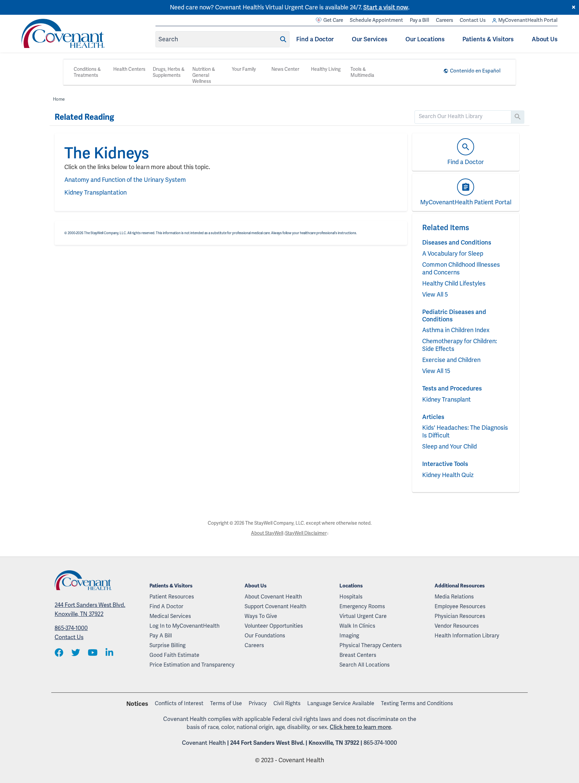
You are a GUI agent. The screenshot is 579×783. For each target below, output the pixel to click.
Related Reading (84, 117)
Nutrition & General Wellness (203, 75)
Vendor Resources (457, 625)
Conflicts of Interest (179, 703)
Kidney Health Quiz (447, 475)
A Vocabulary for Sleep (452, 253)
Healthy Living (326, 69)
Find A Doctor (166, 606)
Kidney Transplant (446, 399)
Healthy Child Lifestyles (454, 283)
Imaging (349, 635)
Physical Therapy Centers (370, 645)
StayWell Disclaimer (306, 533)
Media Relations (454, 596)
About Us (545, 39)
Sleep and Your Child (449, 446)
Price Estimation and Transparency (192, 664)
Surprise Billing (167, 645)
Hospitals (351, 596)
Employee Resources (460, 606)
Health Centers (129, 69)
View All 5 (435, 294)
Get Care (333, 20)
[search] (463, 116)
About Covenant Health (273, 596)
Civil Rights (287, 703)
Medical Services (170, 616)
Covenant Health (204, 742)
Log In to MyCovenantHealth (184, 625)
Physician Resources (460, 616)
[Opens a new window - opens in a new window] (59, 653)
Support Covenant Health (275, 606)
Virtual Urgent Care (363, 616)
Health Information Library (467, 635)
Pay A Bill (160, 635)
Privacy (258, 703)
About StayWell (267, 533)
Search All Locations (364, 664)
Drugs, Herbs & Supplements (169, 72)
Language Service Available (340, 703)
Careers (444, 20)
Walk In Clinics (357, 625)
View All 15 (436, 371)
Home (59, 99)
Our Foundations (265, 635)
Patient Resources (171, 596)
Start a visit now (385, 7)
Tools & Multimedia (362, 72)
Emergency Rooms (362, 606)
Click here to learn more (360, 727)
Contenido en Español (475, 70)
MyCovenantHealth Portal (528, 20)
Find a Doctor (315, 39)
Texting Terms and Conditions (417, 703)
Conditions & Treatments (87, 72)
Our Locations (425, 39)
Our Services (369, 39)
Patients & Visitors (488, 39)
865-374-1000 (71, 628)
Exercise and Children (451, 360)
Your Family (244, 69)
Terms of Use (226, 703)
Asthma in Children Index (456, 330)
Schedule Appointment (376, 20)
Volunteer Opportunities (274, 625)
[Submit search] (283, 39)
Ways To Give (261, 616)
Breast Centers (357, 655)
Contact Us (473, 20)
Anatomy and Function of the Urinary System (125, 180)
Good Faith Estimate (174, 655)
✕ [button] (574, 7)
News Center (285, 69)
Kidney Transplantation (95, 192)
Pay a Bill (419, 20)
